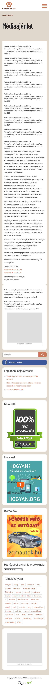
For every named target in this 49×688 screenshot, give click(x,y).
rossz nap (24, 603)
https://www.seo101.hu (13, 270)
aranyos (8, 585)
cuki (38, 585)
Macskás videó (23, 600)
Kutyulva (8, 5)
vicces (26, 611)
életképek (8, 618)
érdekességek (39, 618)
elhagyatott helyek (29, 588)
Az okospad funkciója (14, 389)
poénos (16, 603)
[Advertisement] (24, 327)
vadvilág (18, 611)
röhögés (34, 603)
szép (29, 607)
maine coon (35, 600)
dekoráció (16, 588)
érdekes (17, 618)
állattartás (38, 615)
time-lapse (8, 611)
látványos (37, 596)
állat (17, 615)
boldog (16, 585)
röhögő (7, 607)
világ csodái (9, 615)
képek (29, 596)
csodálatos (30, 585)
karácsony (36, 592)
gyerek (18, 592)
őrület (19, 622)
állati (23, 615)
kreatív (15, 596)
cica (22, 585)
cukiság (8, 588)
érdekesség (27, 618)
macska (12, 600)
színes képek (38, 607)
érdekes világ (9, 622)
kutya (22, 596)
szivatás (22, 607)
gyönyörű (27, 592)
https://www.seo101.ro (12, 273)
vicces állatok (36, 611)
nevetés (8, 603)
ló (5, 600)
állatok (30, 615)
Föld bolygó (9, 592)
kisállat (7, 596)
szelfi (14, 607)
